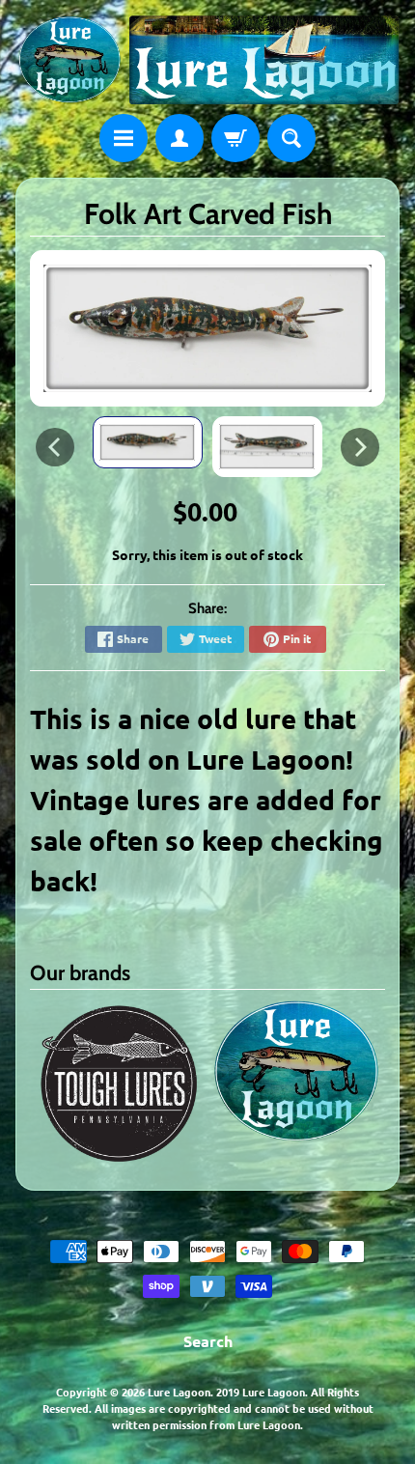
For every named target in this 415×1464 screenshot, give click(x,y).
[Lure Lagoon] (207, 59)
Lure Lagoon (179, 1391)
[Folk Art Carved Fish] (148, 442)
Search (208, 1341)
